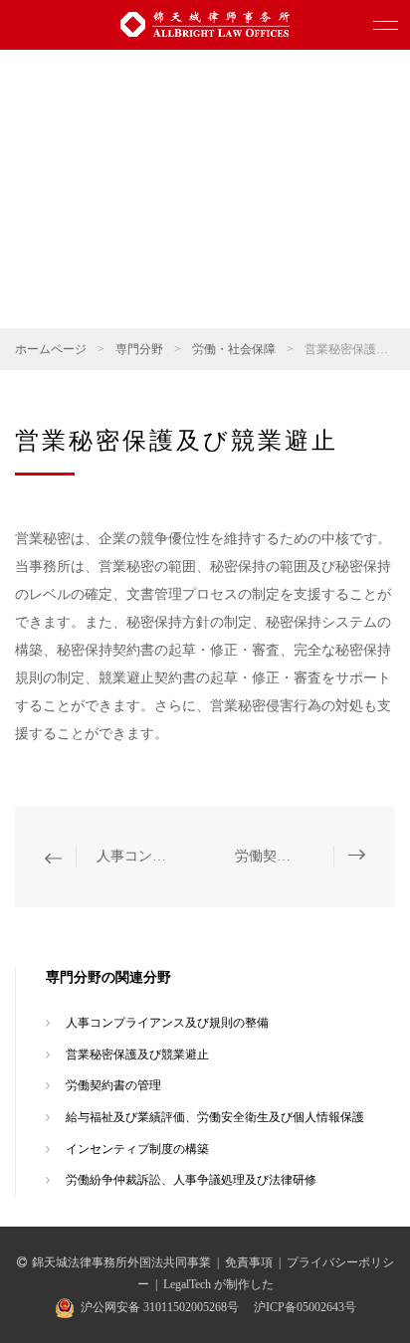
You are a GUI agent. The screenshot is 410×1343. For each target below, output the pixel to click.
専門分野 (139, 349)
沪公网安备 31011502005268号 (160, 1307)
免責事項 (249, 1262)
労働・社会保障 (234, 349)
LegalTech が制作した (218, 1284)
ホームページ (51, 349)
